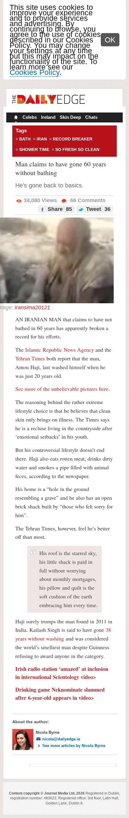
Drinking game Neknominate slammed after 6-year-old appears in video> (60, 694)
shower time (34, 149)
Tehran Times (30, 358)
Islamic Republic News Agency (59, 349)
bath (25, 139)
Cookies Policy (34, 72)
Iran (42, 139)
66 (87, 200)
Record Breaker (72, 139)
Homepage (15, 118)
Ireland (48, 117)
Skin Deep (70, 117)
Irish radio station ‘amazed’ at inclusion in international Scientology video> (61, 673)
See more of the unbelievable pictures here (61, 388)
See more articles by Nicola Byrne (73, 745)
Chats (91, 117)
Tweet (97, 209)
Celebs (29, 117)
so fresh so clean (77, 149)
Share (59, 209)
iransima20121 (32, 307)
